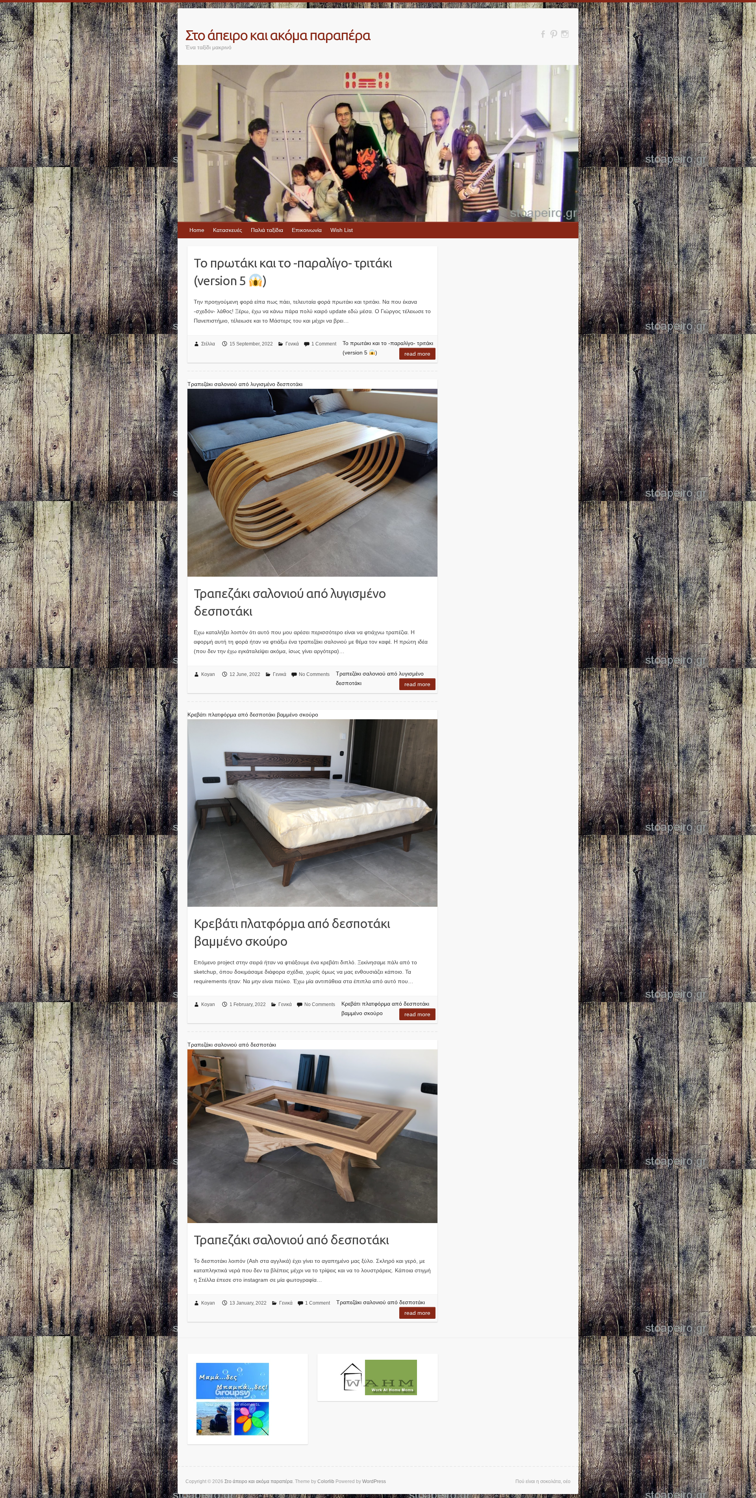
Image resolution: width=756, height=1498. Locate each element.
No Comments (314, 674)
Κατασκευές (227, 230)
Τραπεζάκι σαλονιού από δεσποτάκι (291, 1240)
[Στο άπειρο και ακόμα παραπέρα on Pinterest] (553, 34)
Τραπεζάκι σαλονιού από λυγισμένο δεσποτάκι (290, 602)
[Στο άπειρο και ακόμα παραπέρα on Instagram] (565, 34)
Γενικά (292, 344)
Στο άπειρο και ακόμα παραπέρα (277, 35)
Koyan (208, 674)
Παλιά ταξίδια (267, 230)
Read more (417, 354)
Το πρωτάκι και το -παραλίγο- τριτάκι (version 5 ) (293, 272)
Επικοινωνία (307, 230)
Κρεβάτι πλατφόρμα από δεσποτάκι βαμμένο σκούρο (292, 932)
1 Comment (323, 344)
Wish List (341, 230)
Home (196, 230)
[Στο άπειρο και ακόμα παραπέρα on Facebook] (542, 34)
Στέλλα (208, 344)
